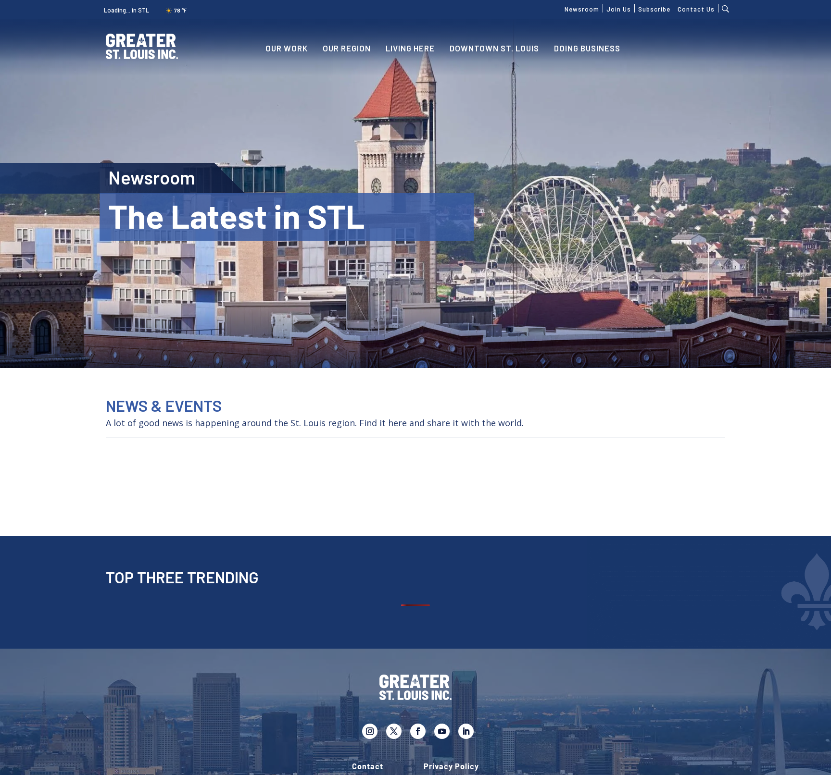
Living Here (410, 48)
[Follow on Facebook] (418, 731)
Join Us (618, 8)
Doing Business (587, 48)
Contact (367, 766)
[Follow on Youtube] (442, 731)
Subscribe (654, 8)
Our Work (286, 48)
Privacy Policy (451, 766)
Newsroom (582, 8)
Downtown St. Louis (494, 48)
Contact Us (696, 8)
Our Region (347, 48)
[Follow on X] (394, 731)
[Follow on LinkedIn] (466, 731)
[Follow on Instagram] (370, 731)
